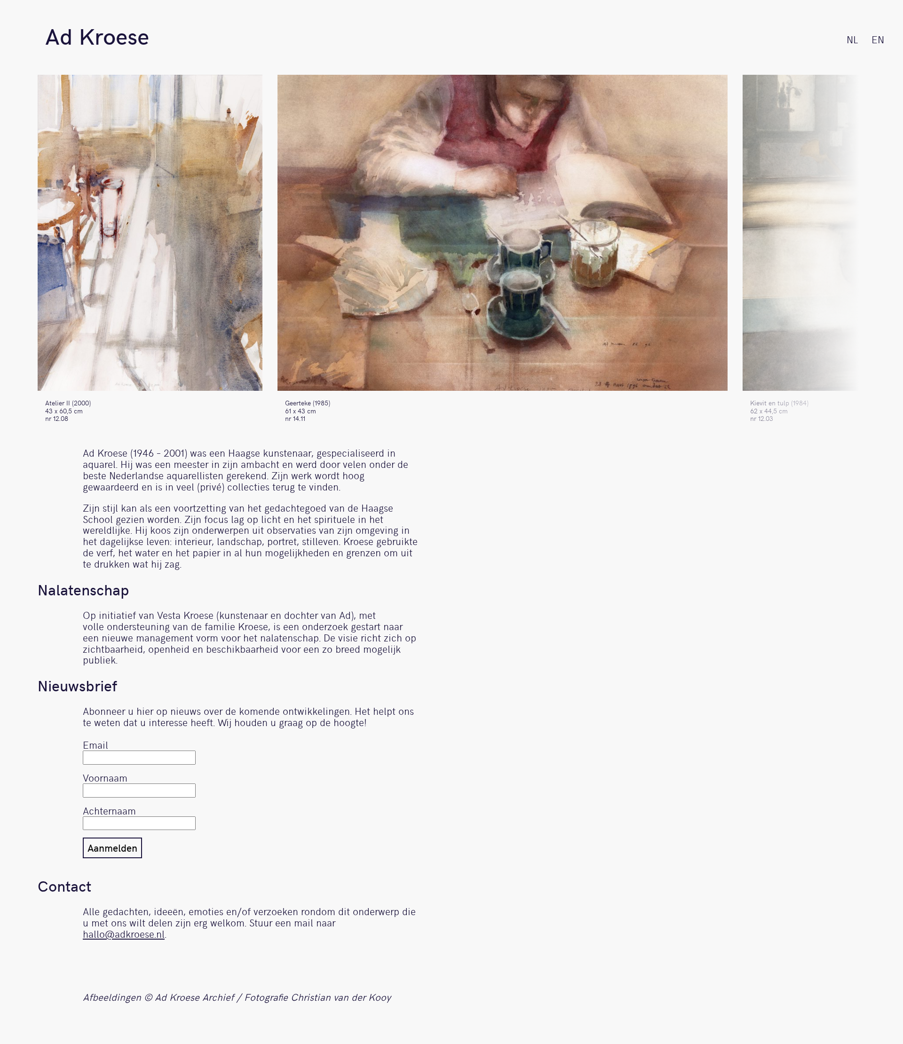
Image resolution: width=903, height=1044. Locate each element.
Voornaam (105, 777)
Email (95, 744)
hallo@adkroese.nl (124, 934)
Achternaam (109, 810)
